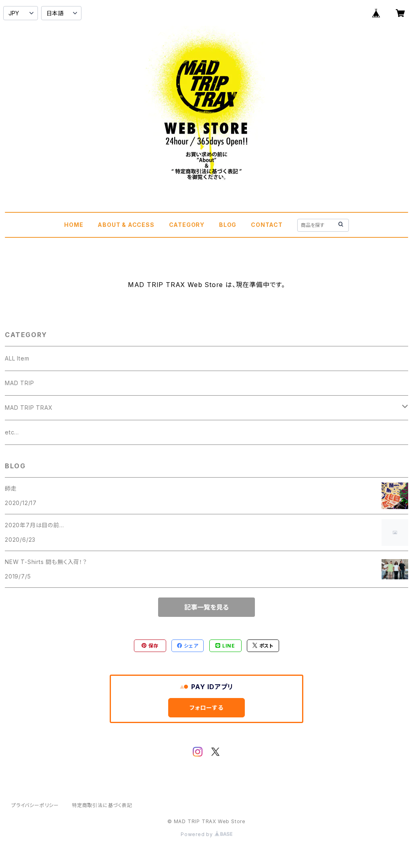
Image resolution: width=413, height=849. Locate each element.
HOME (73, 224)
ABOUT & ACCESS (126, 224)
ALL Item (17, 358)
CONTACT (267, 224)
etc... (12, 432)
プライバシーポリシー (35, 805)
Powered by (198, 834)
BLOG (227, 224)
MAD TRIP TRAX (28, 407)
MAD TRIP (19, 382)
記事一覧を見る (206, 607)
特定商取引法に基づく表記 (102, 805)
